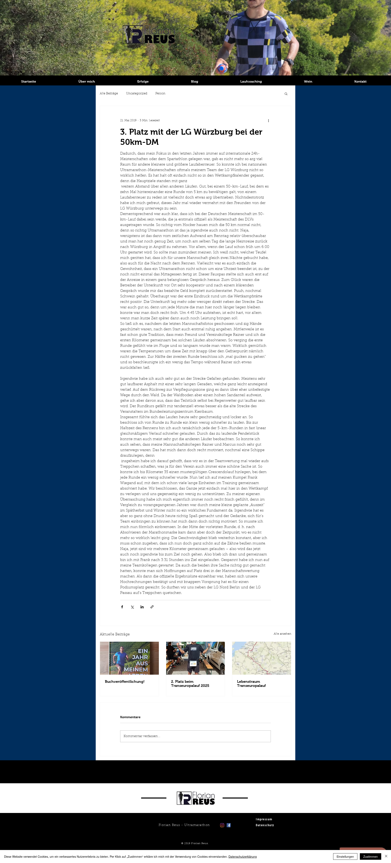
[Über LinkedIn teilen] (142, 607)
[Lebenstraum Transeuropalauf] (261, 658)
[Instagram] (222, 825)
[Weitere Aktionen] (268, 120)
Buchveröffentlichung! (125, 682)
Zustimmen (370, 856)
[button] (286, 93)
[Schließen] (386, 856)
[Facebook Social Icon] (229, 825)
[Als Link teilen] (152, 607)
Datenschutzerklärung (242, 856)
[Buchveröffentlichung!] (129, 658)
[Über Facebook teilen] (122, 607)
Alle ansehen (282, 634)
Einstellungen (345, 856)
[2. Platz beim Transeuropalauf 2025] (195, 658)
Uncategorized (136, 93)
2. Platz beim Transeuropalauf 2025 (190, 684)
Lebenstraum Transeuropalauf (251, 684)
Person (160, 93)
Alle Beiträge (109, 93)
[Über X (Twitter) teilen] (132, 607)
